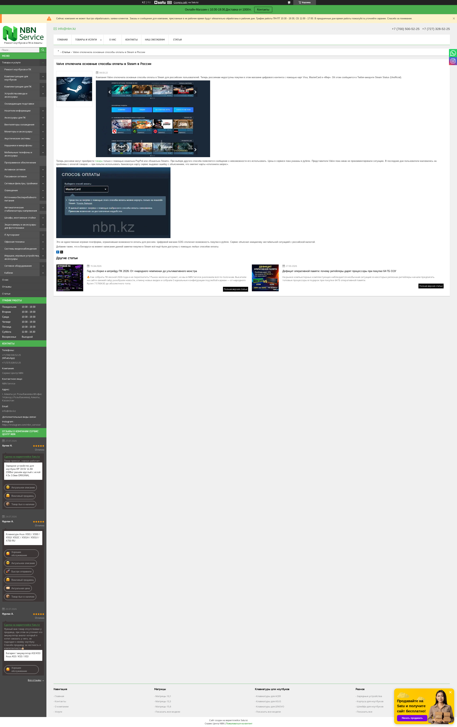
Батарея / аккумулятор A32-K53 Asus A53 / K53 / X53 (23, 655)
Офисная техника (14, 241)
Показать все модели (167, 711)
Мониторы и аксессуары (18, 131)
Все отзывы (34, 680)
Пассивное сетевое (15, 176)
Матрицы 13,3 (163, 701)
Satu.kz (244, 720)
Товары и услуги (11, 62)
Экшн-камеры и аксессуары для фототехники (20, 226)
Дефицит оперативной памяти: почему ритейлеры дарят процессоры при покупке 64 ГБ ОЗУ (339, 271)
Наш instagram (155, 39)
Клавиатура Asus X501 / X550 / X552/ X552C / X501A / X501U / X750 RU (23, 537)
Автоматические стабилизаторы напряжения (20, 209)
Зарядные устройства (369, 696)
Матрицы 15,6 (163, 706)
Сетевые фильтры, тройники (20, 183)
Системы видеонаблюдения (20, 248)
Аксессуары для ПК (15, 117)
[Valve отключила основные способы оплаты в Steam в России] (74, 89)
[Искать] (42, 50)
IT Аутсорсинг (11, 234)
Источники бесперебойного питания (20, 199)
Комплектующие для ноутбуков (16, 78)
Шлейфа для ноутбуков (370, 706)
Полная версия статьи (235, 289)
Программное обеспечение (20, 162)
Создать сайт (180, 2)
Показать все (364, 711)
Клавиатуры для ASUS (268, 701)
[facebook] (57, 252)
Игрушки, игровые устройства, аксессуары (21, 257)
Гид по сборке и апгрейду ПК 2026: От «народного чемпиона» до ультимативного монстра (142, 271)
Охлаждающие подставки (19, 103)
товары (99, 161)
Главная (62, 39)
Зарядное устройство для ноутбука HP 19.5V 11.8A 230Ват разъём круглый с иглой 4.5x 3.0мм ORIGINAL (23, 470)
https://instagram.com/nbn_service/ (21, 424)
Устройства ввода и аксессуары (15, 95)
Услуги (58, 711)
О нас (5, 279)
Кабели (8, 272)
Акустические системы (17, 138)
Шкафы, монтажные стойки (20, 217)
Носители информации (17, 110)
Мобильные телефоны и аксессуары (18, 154)
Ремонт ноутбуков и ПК (17, 69)
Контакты (263, 9)
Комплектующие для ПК (18, 86)
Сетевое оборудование (18, 265)
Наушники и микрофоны (18, 145)
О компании (62, 706)
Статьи (6, 293)
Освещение (11, 190)
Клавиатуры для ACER (268, 696)
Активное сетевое (15, 169)
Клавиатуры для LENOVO (270, 706)
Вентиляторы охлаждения (19, 124)
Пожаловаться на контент (239, 723)
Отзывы (6, 286)
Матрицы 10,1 (163, 696)
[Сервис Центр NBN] (23, 33)
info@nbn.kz (9, 411)
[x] (61, 252)
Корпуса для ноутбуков (370, 701)
